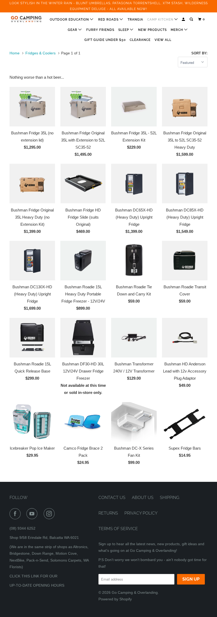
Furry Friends (100, 30)
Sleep (124, 30)
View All (163, 40)
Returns (108, 513)
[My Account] (184, 19)
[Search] (192, 19)
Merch (177, 30)
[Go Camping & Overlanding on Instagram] (50, 513)
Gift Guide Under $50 (105, 40)
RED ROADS (109, 19)
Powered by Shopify (115, 599)
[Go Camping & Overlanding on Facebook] (16, 513)
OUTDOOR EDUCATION (70, 19)
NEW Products (152, 30)
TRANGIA (135, 19)
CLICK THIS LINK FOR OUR (33, 576)
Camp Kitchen (160, 19)
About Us (142, 497)
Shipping (169, 497)
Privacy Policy (140, 513)
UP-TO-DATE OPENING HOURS (37, 585)
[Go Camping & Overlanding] (26, 19)
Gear (73, 30)
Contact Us (111, 497)
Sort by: (199, 53)
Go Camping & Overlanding (135, 592)
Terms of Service (118, 528)
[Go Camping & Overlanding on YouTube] (33, 513)
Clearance (140, 40)
